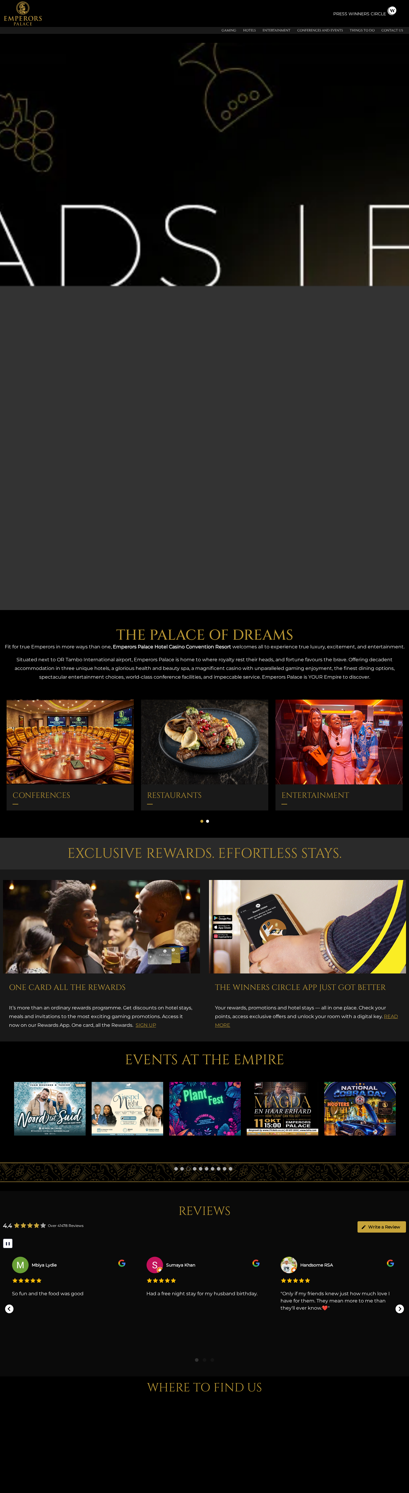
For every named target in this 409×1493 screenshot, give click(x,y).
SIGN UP (146, 1025)
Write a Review (384, 1227)
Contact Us (392, 30)
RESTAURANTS (174, 795)
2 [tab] (182, 1169)
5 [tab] (200, 1169)
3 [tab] (188, 1169)
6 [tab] (206, 1169)
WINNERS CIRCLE (367, 13)
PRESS (341, 13)
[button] (9, 1309)
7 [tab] (212, 1169)
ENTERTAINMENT (315, 795)
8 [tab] (218, 1169)
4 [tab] (194, 1169)
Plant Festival (127, 1108)
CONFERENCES (41, 795)
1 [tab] (176, 1169)
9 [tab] (224, 1169)
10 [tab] (230, 1169)
